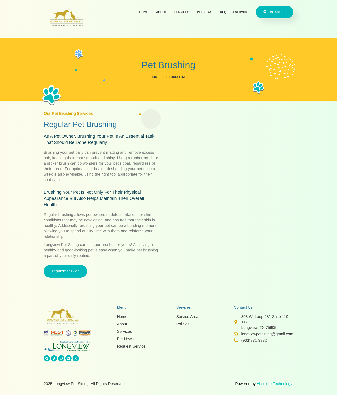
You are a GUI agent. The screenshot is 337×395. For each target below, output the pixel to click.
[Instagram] (61, 358)
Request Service (234, 12)
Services (181, 12)
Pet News (204, 12)
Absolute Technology (274, 384)
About (161, 12)
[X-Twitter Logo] (76, 358)
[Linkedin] (68, 358)
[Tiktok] (54, 358)
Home (143, 12)
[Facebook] (47, 358)
